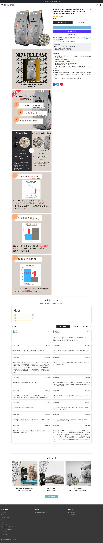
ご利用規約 (4, 532)
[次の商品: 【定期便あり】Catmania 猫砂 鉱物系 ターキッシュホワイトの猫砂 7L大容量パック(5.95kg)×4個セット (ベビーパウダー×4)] (87, 9)
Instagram (72, 514)
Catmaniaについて (5, 517)
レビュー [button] (14, 326)
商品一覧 (3, 512)
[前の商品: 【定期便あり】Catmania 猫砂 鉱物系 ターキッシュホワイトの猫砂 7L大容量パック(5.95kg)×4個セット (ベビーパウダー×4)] (90, 9)
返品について (4, 534)
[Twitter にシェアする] (57, 84)
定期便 (3, 514)
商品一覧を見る (51, 496)
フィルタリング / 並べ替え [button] (80, 326)
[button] (58, 16)
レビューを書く (63, 326)
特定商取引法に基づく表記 (7, 527)
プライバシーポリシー (6, 529)
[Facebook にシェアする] (54, 84)
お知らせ (3, 522)
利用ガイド (4, 519)
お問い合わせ (4, 524)
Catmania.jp (14, 539)
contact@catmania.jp (42, 512)
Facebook (72, 512)
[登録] (97, 4)
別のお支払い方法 (72, 35)
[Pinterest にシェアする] (61, 84)
